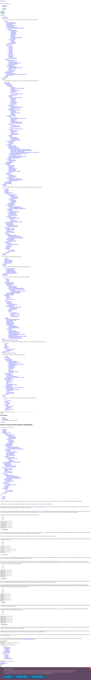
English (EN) (5, 5)
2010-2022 (10, 54)
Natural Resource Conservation (14, 218)
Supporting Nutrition (12, 170)
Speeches (6, 346)
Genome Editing (13, 201)
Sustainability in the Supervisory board (13, 319)
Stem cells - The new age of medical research (18, 118)
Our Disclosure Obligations (15, 291)
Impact (8, 281)
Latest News (7, 655)
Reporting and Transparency (9, 282)
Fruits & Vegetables (12, 203)
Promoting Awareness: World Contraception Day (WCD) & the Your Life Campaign (25, 152)
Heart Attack (13, 87)
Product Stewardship (10, 239)
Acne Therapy (13, 114)
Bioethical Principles (12, 330)
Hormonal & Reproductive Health (14, 109)
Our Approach (11, 61)
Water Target (11, 205)
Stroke (12, 92)
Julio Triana (13, 36)
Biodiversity (9, 216)
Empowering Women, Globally (14, 148)
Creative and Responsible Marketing (15, 178)
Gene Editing (11, 143)
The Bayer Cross (11, 57)
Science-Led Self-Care (12, 176)
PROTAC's (13, 132)
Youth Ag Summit (12, 251)
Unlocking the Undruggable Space (16, 123)
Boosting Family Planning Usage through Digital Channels (21, 149)
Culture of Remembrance (13, 308)
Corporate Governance (8, 386)
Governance (7, 318)
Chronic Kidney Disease (13, 105)
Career (4, 395)
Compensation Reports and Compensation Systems (15, 377)
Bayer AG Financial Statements (12, 376)
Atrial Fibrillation (14, 94)
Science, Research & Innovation (10, 268)
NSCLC (12, 104)
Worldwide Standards (16, 125)
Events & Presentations (8, 359)
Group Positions (9, 328)
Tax (7, 317)
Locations (4, 8)
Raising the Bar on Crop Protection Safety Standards (17, 336)
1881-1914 (10, 46)
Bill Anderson (13, 31)
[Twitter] (0, 666)
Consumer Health (7, 648)
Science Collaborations (12, 287)
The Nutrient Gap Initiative (13, 180)
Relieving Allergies (12, 169)
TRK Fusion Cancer (14, 102)
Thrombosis (13, 89)
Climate (8, 296)
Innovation (6, 191)
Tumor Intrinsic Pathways (15, 139)
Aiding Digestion (12, 165)
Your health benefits (10, 409)
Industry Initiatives (12, 64)
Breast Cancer (13, 98)
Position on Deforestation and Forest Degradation (17, 334)
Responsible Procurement (13, 63)
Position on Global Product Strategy (15, 332)
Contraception (13, 110)
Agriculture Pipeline (10, 269)
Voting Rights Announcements (12, 384)
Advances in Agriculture (9, 222)
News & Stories (9, 161)
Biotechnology (13, 200)
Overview (6, 188)
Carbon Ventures (9, 209)
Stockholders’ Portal (12, 363)
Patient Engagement (12, 160)
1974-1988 (10, 51)
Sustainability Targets (10, 204)
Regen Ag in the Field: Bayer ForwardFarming (14, 221)
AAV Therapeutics (14, 117)
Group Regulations (10, 324)
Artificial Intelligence (14, 130)
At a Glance (7, 278)
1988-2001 (10, 52)
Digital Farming (9, 443)
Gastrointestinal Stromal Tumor (16, 97)
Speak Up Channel (10, 75)
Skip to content (2, 0)
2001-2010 (10, 53)
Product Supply (9, 241)
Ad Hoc (8, 358)
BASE (10, 329)
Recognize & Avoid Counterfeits (12, 476)
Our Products (7, 650)
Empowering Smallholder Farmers (14, 206)
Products (6, 233)
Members (12, 40)
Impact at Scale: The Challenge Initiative (17, 151)
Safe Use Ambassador (12, 240)
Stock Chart (9, 380)
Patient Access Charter (12, 146)
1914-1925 (10, 47)
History (8, 45)
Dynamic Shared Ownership (11, 23)
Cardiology (11, 86)
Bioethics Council (10, 321)
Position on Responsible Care (14, 333)
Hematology (11, 95)
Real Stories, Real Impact (11, 25)
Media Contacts (7, 351)
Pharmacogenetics (14, 119)
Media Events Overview (11, 349)
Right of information (12, 366)
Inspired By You (9, 84)
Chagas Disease (13, 155)
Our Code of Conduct (10, 26)
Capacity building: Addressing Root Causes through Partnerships (21, 150)
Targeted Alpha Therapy (15, 138)
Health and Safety (10, 302)
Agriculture (4, 184)
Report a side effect (3, 663)
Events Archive (9, 350)
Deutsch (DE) (5, 6)
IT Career (8, 403)
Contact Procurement (10, 71)
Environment (7, 295)
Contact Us (6, 77)
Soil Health (11, 460)
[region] (45, 673)
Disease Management (14, 197)
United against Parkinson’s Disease (17, 122)
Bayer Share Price (8, 657)
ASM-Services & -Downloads (14, 371)
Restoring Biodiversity (12, 217)
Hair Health (11, 172)
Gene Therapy (11, 141)
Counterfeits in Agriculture (9, 475)
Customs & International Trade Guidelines (16, 67)
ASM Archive (11, 372)
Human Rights (9, 303)
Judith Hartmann (13, 32)
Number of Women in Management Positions (16, 28)
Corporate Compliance (8, 72)
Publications (7, 190)
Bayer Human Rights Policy (13, 326)
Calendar (6, 76)
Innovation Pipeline (10, 224)
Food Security (7, 227)
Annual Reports (9, 375)
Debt (7, 382)
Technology (11, 129)
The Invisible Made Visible (17, 93)
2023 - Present (11, 55)
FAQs (10, 369)
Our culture (6, 401)
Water (8, 298)
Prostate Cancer (13, 101)
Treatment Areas (9, 85)
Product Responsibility (10, 238)
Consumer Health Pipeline (11, 271)
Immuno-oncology (14, 137)
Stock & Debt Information (9, 379)
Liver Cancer (13, 100)
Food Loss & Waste (10, 231)
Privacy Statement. (49, 673)
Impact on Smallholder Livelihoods (17, 207)
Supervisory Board (12, 39)
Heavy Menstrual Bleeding (15, 112)
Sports (10, 311)
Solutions (8, 164)
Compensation (13, 38)
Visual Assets (7, 347)
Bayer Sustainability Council (11, 320)
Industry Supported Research (13, 244)
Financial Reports (7, 373)
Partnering (10, 135)
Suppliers (8, 234)
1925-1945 (10, 48)
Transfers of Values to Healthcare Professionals (16, 289)
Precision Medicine (14, 121)
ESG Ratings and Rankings (9, 294)
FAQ (12, 127)
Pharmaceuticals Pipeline (11, 270)
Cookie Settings (8, 676)
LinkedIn (4, 496)
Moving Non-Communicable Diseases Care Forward (17, 156)
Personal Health (7, 163)
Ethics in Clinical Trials (15, 126)
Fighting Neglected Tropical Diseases (15, 154)
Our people (6, 405)
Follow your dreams (10, 406)
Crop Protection (11, 195)
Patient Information (10, 162)
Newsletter (6, 656)
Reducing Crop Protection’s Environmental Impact (17, 208)
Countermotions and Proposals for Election (16, 364)
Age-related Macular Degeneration (16, 107)
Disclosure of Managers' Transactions (13, 389)
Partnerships (11, 174)
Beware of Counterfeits (8, 261)
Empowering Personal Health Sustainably (16, 179)
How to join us (7, 402)
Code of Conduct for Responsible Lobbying (16, 288)
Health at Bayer (7, 82)
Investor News (7, 357)
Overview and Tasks (14, 30)
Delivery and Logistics (12, 68)
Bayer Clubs (11, 309)
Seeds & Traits (11, 199)
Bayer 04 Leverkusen (14, 316)
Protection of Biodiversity (13, 331)
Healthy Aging (11, 108)
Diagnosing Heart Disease (15, 90)
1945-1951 (10, 49)
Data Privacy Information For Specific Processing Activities (17, 74)
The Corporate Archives (13, 58)
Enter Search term (3, 411)
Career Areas (9, 400)
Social (6, 300)
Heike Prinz (13, 34)
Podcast (6, 492)
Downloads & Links (12, 70)
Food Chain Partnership (11, 232)
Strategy (8, 279)
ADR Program (9, 385)
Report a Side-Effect (8, 262)
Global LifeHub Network (13, 226)
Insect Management (14, 198)
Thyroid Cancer (13, 103)
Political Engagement (10, 293)
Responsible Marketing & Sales (14, 327)
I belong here (9, 407)
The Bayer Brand (10, 24)
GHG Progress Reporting (13, 215)
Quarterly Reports (10, 374)
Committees (13, 41)
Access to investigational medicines (17, 128)
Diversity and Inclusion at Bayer (12, 27)
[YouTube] (0, 667)
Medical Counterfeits (8, 183)
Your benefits (7, 408)
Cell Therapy (11, 142)
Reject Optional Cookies (22, 676)
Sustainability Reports (10, 283)
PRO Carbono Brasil (12, 214)
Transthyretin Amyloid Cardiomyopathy (17, 88)
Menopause (13, 113)
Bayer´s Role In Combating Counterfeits (15, 236)
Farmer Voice (7, 189)
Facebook (4, 498)
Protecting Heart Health (13, 168)
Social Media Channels (8, 658)
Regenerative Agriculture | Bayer (29, 639)
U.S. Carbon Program (12, 212)
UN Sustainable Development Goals (15, 337)
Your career (6, 404)
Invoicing (10, 69)
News (6, 344)
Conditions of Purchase (13, 66)
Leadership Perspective (13, 145)
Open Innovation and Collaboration (10, 273)
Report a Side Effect (8, 182)
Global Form (2, 662)
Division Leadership (12, 43)
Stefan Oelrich (13, 33)
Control (8, 391)
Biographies (11, 56)
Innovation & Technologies (11, 115)
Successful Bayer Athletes (15, 313)
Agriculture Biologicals (13, 194)
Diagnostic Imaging (14, 134)
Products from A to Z (8, 263)
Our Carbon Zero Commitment (14, 211)
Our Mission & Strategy (11, 22)
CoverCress (11, 210)
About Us (6, 21)
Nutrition (8, 230)
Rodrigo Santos (13, 35)
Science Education (14, 307)
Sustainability (9, 144)
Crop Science (7, 649)
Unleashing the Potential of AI (12, 272)
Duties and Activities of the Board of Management (15, 387)
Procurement (7, 59)
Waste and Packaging (10, 299)
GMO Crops (9, 245)
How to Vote (11, 368)
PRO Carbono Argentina (13, 213)
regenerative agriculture (40, 506)
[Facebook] (0, 665)
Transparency (9, 158)
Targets (8, 280)
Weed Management (14, 196)
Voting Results (11, 370)
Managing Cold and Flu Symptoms (15, 171)
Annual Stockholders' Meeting (12, 361)
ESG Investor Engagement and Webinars (13, 292)
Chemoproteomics (14, 131)
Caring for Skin (11, 166)
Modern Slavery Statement (13, 304)
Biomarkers (13, 120)
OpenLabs (8, 247)
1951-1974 (10, 50)
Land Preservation (14, 220)
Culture (10, 310)
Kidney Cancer (13, 99)
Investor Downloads (8, 378)
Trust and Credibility (12, 175)
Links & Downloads (10, 393)
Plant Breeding (9, 246)
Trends (10, 116)
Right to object (11, 367)
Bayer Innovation (12, 250)
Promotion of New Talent (15, 315)
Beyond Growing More (11, 228)
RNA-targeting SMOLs (15, 133)
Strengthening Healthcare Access (14, 147)
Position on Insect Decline (13, 335)
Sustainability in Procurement (11, 60)
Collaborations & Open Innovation (12, 225)
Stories (6, 345)
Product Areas (7, 259)
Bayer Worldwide (10, 44)
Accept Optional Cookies (37, 676)
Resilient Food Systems (11, 229)
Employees (8, 301)
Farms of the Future (10, 223)
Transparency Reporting (13, 286)
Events (8, 249)
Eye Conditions (11, 106)
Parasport (12, 314)
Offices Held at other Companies (16, 37)
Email (3, 497)
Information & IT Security (11, 73)
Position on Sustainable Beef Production (15, 338)
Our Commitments (10, 177)
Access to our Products (10, 305)
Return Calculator (10, 383)
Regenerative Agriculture (9, 192)
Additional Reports (10, 284)
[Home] (2, 14)
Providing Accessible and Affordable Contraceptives (19, 153)
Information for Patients (8, 260)
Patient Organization (12, 159)
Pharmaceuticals (7, 83)
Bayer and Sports (14, 312)
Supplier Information (10, 65)
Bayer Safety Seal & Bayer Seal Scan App (16, 237)
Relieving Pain (11, 167)
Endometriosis (13, 111)
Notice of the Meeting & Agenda (14, 362)
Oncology (10, 96)
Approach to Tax (9, 390)
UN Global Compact (10, 322)
